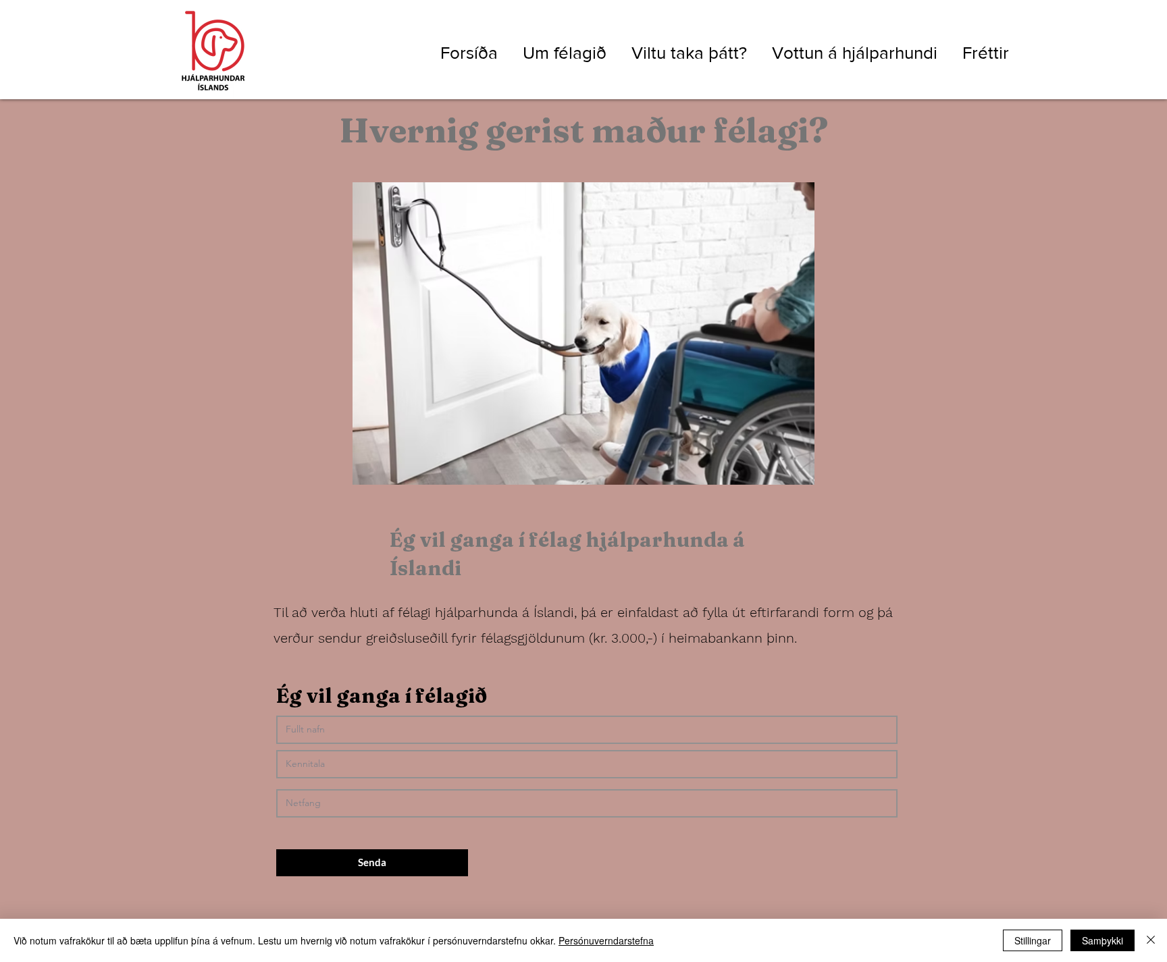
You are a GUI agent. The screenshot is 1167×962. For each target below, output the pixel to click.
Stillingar (1032, 940)
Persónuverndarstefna (606, 940)
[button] (558, 51)
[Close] (1151, 940)
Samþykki (1102, 940)
